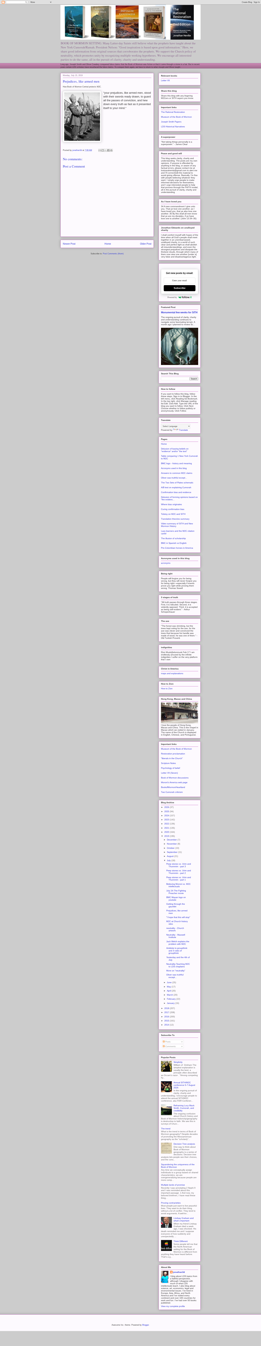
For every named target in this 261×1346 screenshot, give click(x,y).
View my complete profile (173, 1306)
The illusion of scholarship (173, 538)
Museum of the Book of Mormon (176, 117)
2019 (167, 836)
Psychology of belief (170, 768)
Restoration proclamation (173, 753)
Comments (170, 1046)
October (171, 848)
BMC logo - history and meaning (176, 463)
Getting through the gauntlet (175, 905)
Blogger (145, 1325)
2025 (167, 811)
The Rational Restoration (173, 112)
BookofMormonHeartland (173, 787)
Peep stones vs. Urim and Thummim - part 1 (178, 878)
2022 (167, 823)
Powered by (172, 297)
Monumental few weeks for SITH (179, 312)
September (172, 852)
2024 (167, 815)
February (171, 999)
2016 (167, 1016)
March (170, 995)
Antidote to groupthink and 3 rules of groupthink (176, 950)
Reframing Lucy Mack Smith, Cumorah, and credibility (184, 1108)
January (171, 1003)
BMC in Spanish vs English (174, 543)
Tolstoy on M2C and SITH (173, 514)
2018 (167, 1008)
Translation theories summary (175, 519)
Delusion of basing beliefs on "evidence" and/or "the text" (174, 450)
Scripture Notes (168, 763)
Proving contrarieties (171, 1203)
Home (108, 244)
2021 (167, 828)
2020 (167, 832)
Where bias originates (171, 504)
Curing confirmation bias (172, 509)
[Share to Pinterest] (111, 150)
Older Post (145, 244)
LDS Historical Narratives (173, 126)
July (169, 860)
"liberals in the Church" (172, 758)
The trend (165, 1128)
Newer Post (69, 244)
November (172, 844)
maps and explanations (172, 673)
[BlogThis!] (102, 150)
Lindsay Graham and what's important (184, 1219)
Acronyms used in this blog (174, 468)
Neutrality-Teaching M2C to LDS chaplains (178, 965)
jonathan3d (179, 1272)
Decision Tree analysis (184, 1144)
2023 (167, 819)
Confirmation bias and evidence (176, 492)
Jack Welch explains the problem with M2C (177, 942)
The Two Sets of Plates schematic (177, 482)
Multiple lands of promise (173, 1185)
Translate (183, 430)
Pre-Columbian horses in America (177, 548)
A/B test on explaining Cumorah (176, 487)
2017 (167, 1012)
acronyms (165, 563)
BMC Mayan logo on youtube (176, 898)
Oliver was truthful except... (174, 478)
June (169, 982)
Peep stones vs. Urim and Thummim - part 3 (178, 865)
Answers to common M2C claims (176, 473)
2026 (167, 807)
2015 (167, 1020)
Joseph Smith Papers (171, 121)
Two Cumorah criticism (172, 792)
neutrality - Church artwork (175, 929)
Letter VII (165, 80)
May (169, 986)
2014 (167, 1025)
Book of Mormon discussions (174, 777)
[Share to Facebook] (108, 150)
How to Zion (166, 688)
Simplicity (178, 1062)
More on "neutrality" (175, 970)
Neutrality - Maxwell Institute (175, 936)
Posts (168, 1041)
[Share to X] (105, 150)
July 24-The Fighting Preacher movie (176, 891)
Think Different (181, 1241)
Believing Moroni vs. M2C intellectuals (178, 885)
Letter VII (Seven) (169, 773)
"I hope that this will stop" (178, 917)
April (169, 991)
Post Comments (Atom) (113, 253)
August (170, 856)
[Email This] (99, 150)
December (172, 839)
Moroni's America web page (174, 782)
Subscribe (179, 288)
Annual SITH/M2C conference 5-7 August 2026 (184, 1085)
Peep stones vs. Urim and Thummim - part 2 (178, 871)
